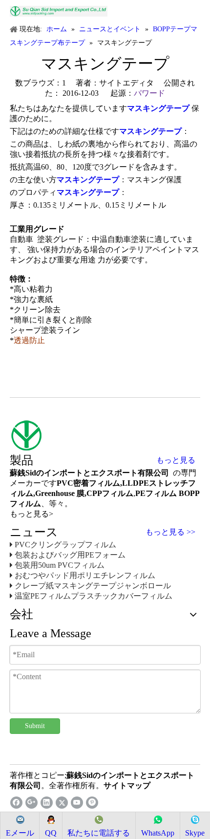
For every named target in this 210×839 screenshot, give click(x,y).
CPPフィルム (109, 493)
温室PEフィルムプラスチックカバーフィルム (93, 596)
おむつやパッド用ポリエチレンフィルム (85, 575)
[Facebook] (16, 802)
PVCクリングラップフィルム (65, 544)
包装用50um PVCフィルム (60, 565)
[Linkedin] (47, 802)
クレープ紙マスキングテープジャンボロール (93, 585)
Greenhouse (55, 493)
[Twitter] (62, 802)
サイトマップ (127, 785)
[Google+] (31, 802)
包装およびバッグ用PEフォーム (70, 555)
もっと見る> (31, 514)
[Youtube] (77, 802)
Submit (35, 726)
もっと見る (175, 460)
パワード (149, 93)
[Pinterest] (92, 802)
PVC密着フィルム (88, 483)
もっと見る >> (170, 532)
